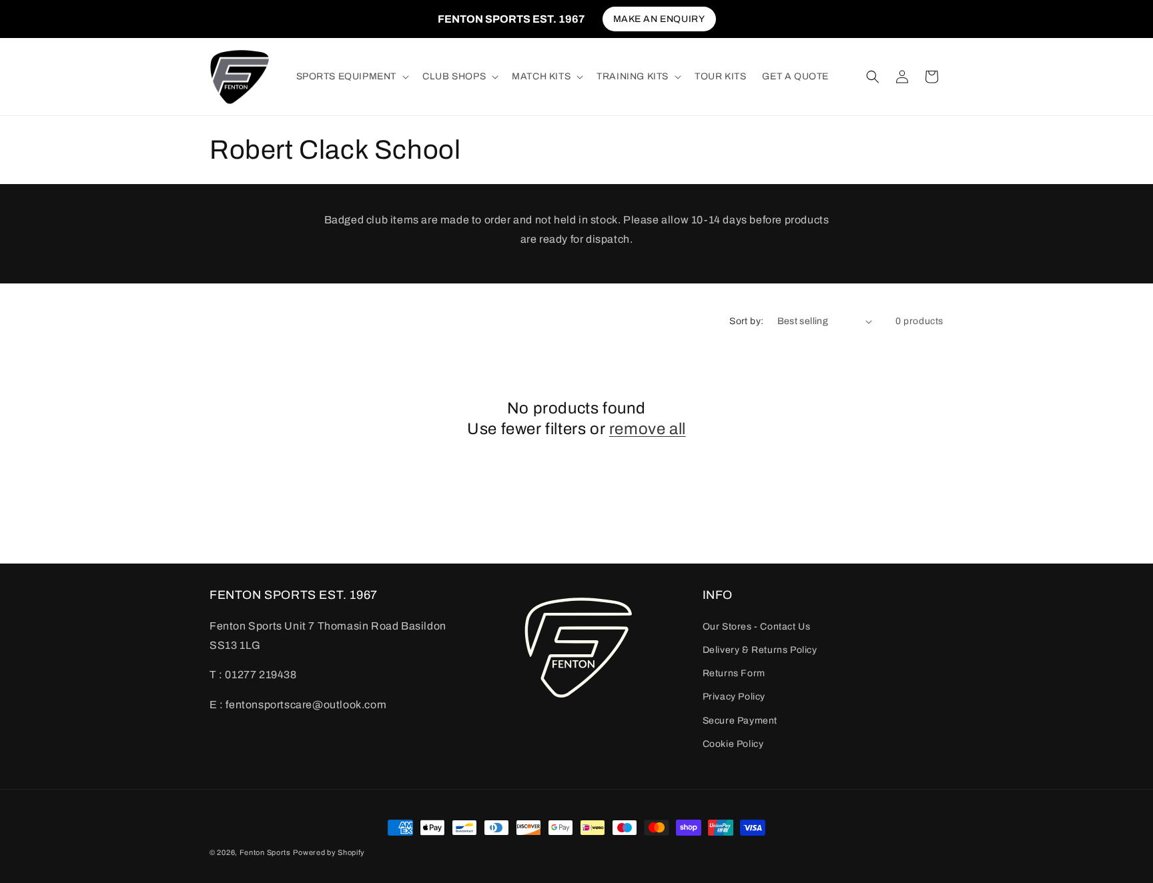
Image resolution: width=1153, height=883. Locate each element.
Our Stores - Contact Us (757, 627)
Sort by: (746, 321)
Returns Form (734, 673)
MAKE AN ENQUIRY (659, 19)
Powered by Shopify (329, 852)
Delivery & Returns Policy (760, 650)
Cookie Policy (733, 744)
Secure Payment (740, 721)
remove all (647, 428)
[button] (351, 77)
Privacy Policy (734, 697)
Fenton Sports (265, 852)
